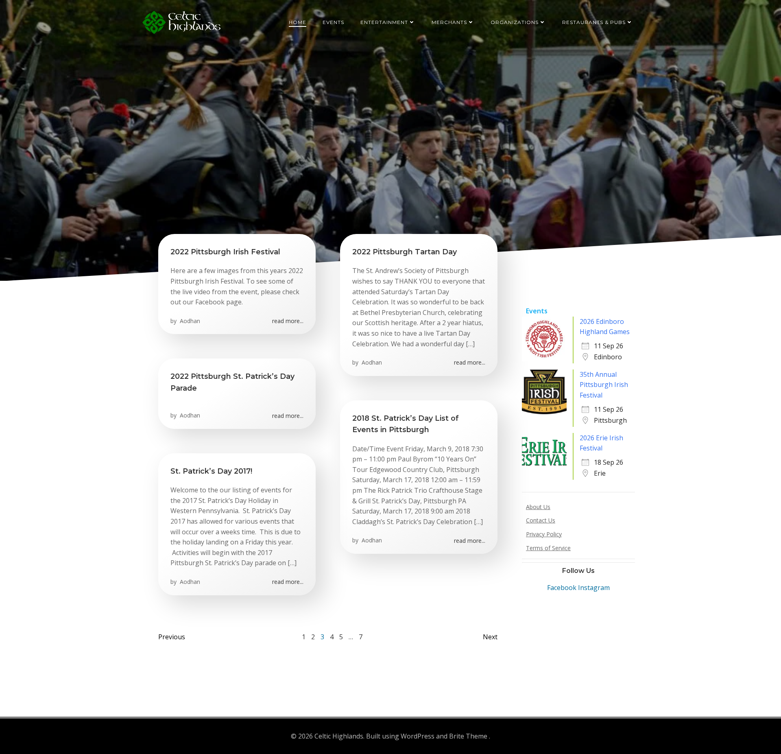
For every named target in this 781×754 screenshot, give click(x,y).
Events (333, 22)
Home (297, 22)
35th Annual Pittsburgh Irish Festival (604, 385)
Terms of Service (548, 548)
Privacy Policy (544, 534)
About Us (538, 507)
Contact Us (540, 520)
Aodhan (189, 321)
